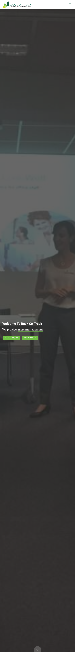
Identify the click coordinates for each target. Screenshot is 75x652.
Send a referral (30, 338)
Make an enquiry (11, 338)
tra (19, 329)
